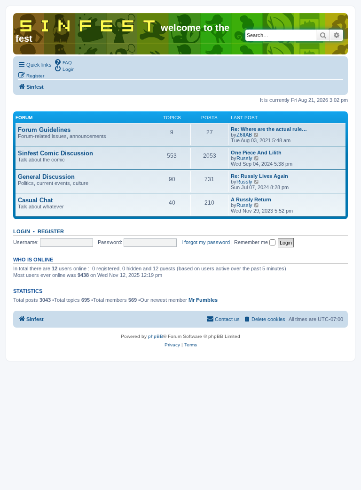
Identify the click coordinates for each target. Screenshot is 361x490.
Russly (244, 158)
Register (51, 231)
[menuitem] (63, 62)
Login (21, 231)
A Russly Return (251, 199)
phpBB (155, 336)
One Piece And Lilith (256, 152)
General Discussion (46, 176)
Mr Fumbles (203, 300)
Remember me (251, 242)
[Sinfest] (88, 23)
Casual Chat (35, 200)
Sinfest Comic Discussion (55, 153)
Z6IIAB (244, 135)
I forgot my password (205, 242)
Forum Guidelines (44, 129)
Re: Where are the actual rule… (269, 129)
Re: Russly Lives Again (259, 176)
